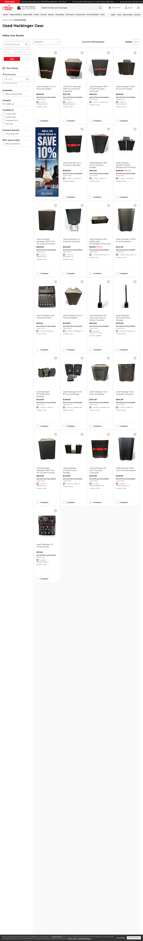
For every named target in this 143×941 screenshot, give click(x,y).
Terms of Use (72, 938)
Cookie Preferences (84, 938)
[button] (26, 7)
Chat (23, 8)
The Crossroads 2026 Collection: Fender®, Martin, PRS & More (93, 2)
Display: (128, 42)
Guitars (5, 15)
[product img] (47, 67)
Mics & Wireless (93, 15)
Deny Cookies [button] (121, 937)
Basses (51, 15)
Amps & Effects (16, 15)
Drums (36, 15)
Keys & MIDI (27, 15)
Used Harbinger (20, 20)
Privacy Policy (57, 936)
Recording (59, 15)
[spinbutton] (9, 52)
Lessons (137, 15)
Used (119, 15)
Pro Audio (9, 104)
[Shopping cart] (138, 7)
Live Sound (69, 15)
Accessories (80, 15)
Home (5, 20)
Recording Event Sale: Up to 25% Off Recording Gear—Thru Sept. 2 (44, 2)
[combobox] (47, 42)
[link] (46, 88)
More (102, 15)
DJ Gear (44, 15)
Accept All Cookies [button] (134, 937)
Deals (113, 15)
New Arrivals (127, 15)
